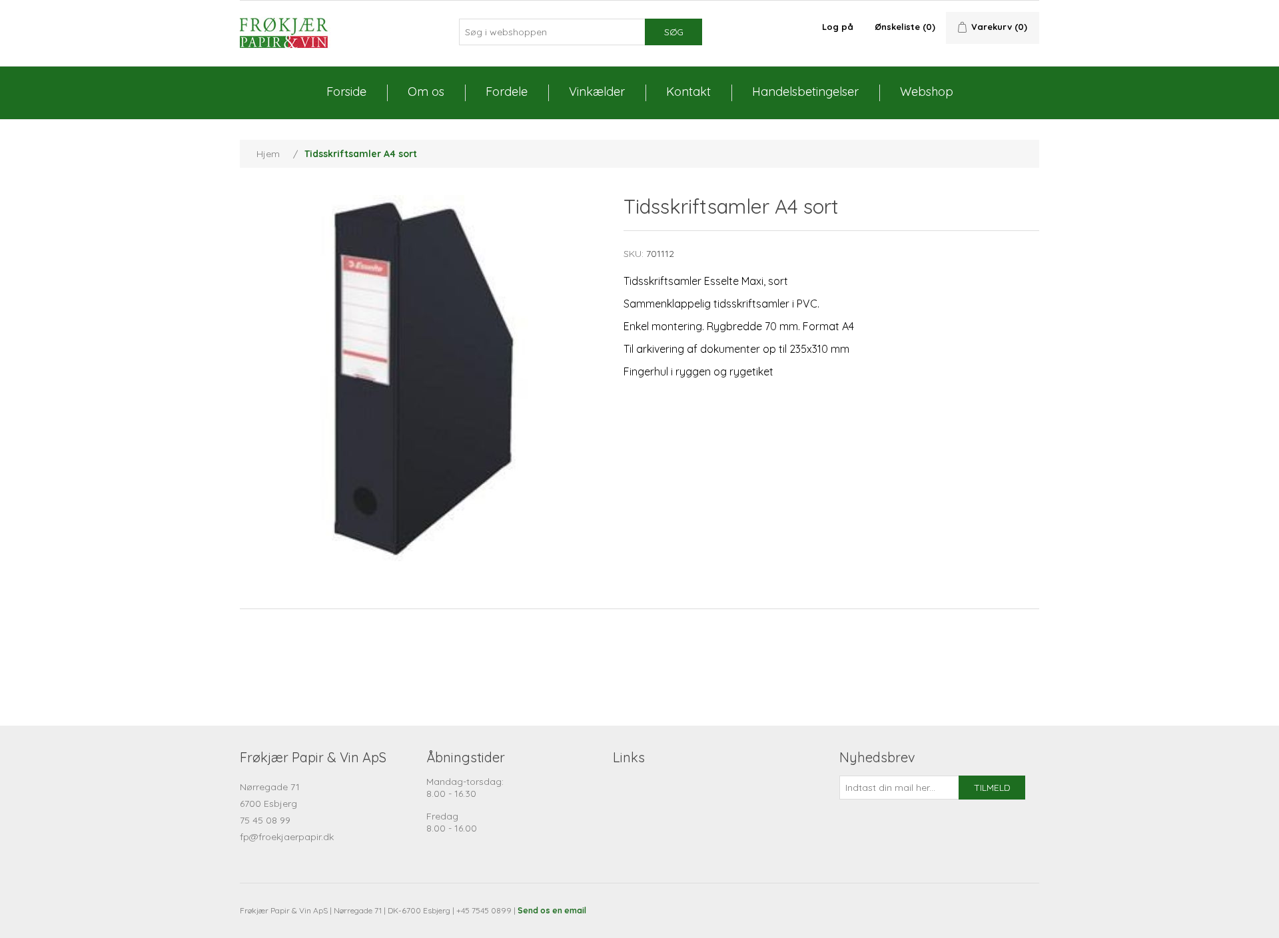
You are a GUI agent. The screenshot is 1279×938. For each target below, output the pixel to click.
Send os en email (552, 910)
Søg (673, 32)
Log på (837, 26)
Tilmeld (992, 788)
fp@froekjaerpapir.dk (287, 837)
